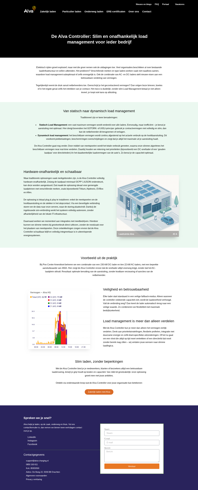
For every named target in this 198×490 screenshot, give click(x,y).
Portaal (165, 4)
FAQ (157, 4)
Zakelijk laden (48, 11)
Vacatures (179, 4)
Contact (146, 11)
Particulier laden (71, 11)
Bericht (107, 448)
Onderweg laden (93, 11)
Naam (107, 429)
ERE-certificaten (116, 11)
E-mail (107, 438)
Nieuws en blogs (144, 4)
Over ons (133, 11)
